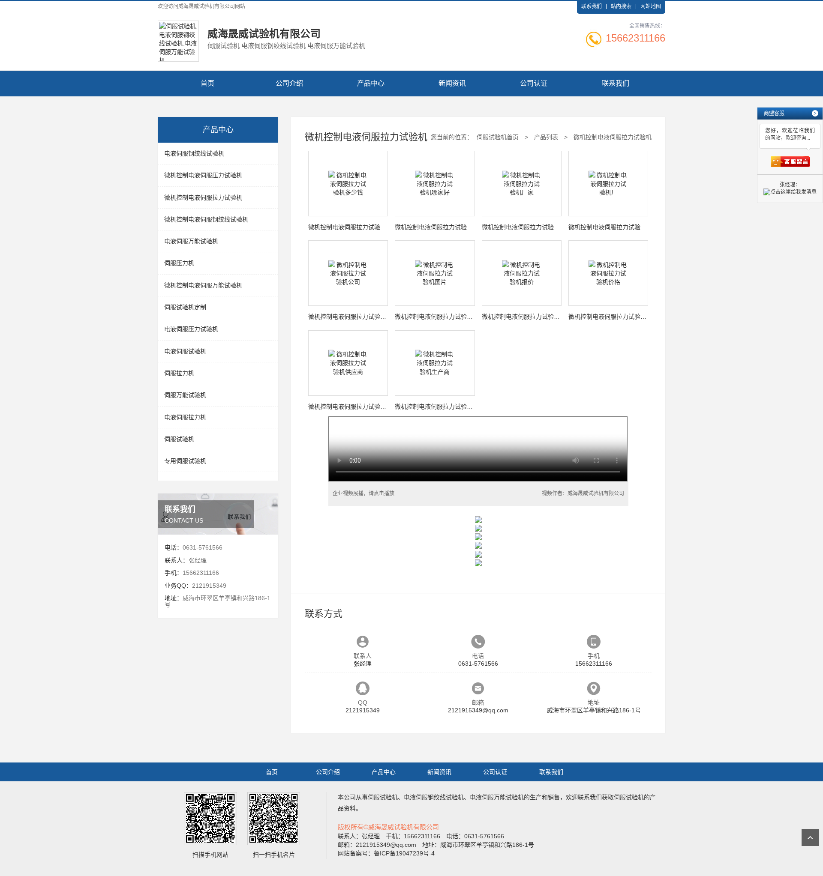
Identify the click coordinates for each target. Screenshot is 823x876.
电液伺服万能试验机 (191, 241)
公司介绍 (289, 83)
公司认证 (533, 83)
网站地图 (650, 6)
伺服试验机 (179, 439)
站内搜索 (621, 6)
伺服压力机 (179, 263)
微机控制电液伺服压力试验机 (203, 175)
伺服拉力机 (179, 373)
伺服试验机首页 (498, 137)
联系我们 (591, 6)
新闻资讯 (452, 83)
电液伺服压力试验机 (191, 329)
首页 (207, 83)
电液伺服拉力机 (185, 417)
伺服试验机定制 (185, 307)
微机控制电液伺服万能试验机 (203, 285)
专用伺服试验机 (185, 460)
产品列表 (546, 137)
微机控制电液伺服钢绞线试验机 (206, 219)
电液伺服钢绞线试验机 (194, 153)
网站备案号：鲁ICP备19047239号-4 (386, 853)
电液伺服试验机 (185, 351)
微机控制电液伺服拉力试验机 (203, 197)
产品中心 (370, 83)
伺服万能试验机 (185, 395)
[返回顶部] (810, 837)
